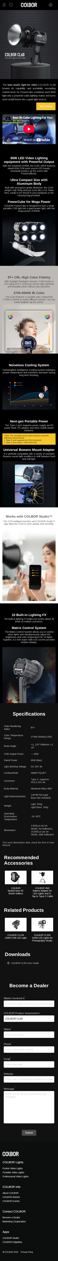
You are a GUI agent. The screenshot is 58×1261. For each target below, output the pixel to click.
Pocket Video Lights (13, 1168)
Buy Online (46, 106)
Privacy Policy (27, 1252)
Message (9, 1088)
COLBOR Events (11, 1201)
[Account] (51, 5)
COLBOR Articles (11, 1197)
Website (8, 1074)
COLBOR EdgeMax (12, 1242)
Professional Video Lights (16, 1176)
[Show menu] (4, 5)
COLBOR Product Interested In (21, 1013)
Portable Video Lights (13, 1172)
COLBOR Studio (11, 1238)
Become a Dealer (11, 1217)
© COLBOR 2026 (10, 1252)
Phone (8, 1044)
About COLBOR (11, 1193)
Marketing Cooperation (14, 1221)
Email (7, 1059)
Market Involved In (15, 998)
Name (8, 1029)
